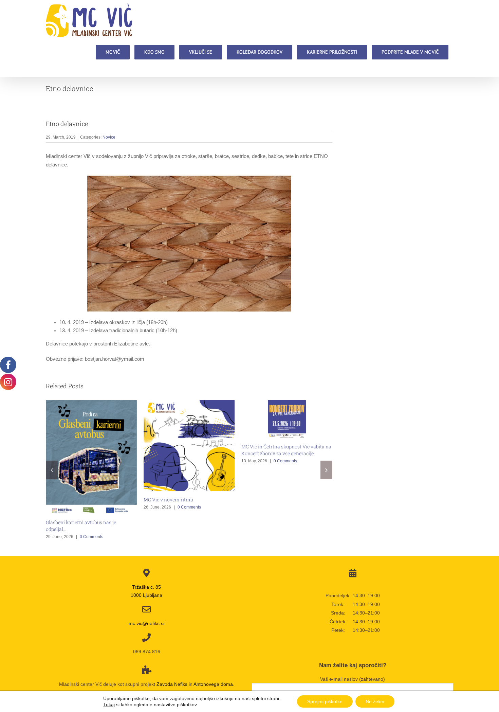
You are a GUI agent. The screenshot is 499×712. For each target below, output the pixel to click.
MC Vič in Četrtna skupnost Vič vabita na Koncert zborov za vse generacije (286, 450)
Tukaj (109, 704)
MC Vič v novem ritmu (168, 499)
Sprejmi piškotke (325, 701)
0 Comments (91, 536)
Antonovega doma (213, 684)
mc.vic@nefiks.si (146, 623)
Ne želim (375, 701)
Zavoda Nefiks (171, 684)
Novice (109, 137)
